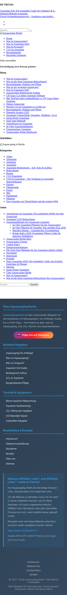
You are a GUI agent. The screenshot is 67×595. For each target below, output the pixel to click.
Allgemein (11, 159)
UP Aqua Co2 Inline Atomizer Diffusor (25, 95)
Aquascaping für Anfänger (19, 353)
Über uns (10, 458)
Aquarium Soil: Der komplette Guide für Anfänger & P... (28, 11)
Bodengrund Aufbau (16, 373)
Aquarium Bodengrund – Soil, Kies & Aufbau (29, 167)
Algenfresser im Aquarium (19, 123)
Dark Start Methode (16, 120)
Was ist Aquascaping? (17, 41)
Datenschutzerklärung (17, 247)
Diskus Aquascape (15, 104)
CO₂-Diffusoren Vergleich (19, 410)
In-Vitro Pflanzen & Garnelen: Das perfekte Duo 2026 (39, 227)
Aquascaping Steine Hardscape (21, 132)
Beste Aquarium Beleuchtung (21, 400)
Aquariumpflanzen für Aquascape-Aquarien (27, 222)
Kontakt (10, 258)
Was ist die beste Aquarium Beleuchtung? (26, 81)
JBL (8, 193)
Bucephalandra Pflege (17, 383)
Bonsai (9, 173)
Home (9, 38)
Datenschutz (33, 566)
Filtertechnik (12, 187)
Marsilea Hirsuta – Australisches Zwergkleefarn (35, 230)
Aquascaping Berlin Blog (18, 239)
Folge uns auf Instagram (36, 334)
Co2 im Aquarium (15, 49)
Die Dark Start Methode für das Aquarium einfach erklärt (34, 250)
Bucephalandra (13, 52)
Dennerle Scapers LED (17, 112)
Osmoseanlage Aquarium (18, 129)
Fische (9, 190)
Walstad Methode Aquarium (14, 13)
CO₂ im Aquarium (15, 378)
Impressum (11, 255)
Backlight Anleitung (16, 55)
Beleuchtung (12, 170)
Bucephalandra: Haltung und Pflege (23, 84)
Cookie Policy (13, 244)
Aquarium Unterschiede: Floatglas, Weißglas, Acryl (31, 115)
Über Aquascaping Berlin (18, 272)
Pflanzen (10, 198)
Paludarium (11, 195)
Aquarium (11, 165)
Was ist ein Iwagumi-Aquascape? (22, 87)
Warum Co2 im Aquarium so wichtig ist (25, 106)
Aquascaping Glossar (16, 241)
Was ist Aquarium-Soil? (17, 44)
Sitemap (10, 267)
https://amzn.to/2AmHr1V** (23, 530)
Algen (9, 156)
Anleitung (11, 162)
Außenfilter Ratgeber (16, 420)
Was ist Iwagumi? (15, 46)
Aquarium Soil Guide (16, 368)
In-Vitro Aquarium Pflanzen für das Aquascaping (36, 225)
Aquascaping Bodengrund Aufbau (23, 92)
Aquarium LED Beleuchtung (20, 219)
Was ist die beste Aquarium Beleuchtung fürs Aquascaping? (35, 278)
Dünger (10, 184)
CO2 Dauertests (14, 176)
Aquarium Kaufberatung (18, 405)
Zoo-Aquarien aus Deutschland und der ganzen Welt (32, 201)
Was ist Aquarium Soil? (17, 90)
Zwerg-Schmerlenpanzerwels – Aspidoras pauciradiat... (27, 16)
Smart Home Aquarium (17, 118)
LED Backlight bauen (16, 415)
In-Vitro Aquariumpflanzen (19, 126)
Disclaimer (11, 253)
